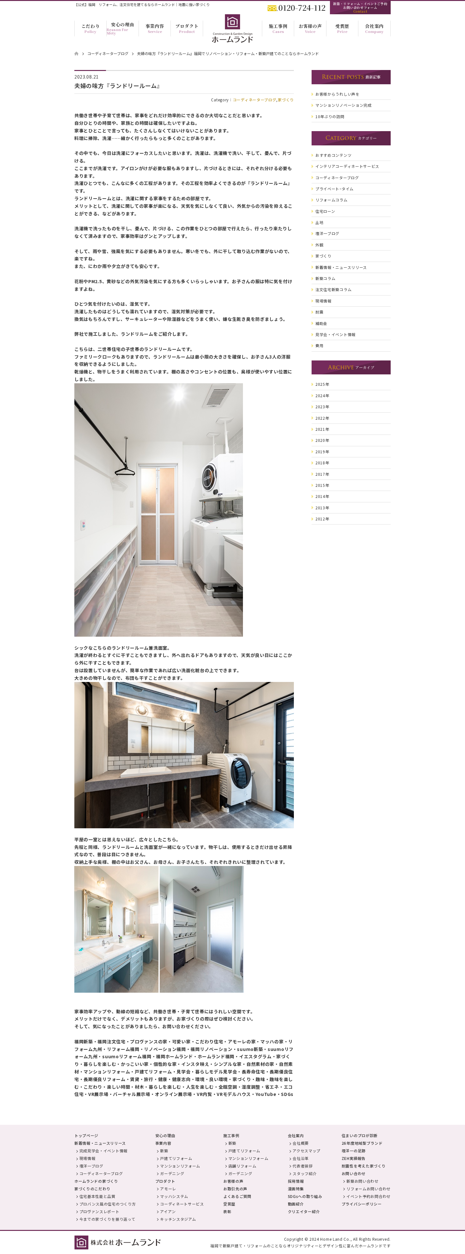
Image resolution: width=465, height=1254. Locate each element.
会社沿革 (301, 1158)
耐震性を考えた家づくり (364, 1165)
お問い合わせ (354, 1173)
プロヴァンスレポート (99, 1211)
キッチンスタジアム (178, 1219)
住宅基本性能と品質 (97, 1196)
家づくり (286, 99)
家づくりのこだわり (92, 1188)
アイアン (168, 1211)
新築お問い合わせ (362, 1181)
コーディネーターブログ (254, 99)
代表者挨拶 (303, 1165)
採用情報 (296, 1181)
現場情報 (87, 1158)
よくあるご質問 (237, 1196)
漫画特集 (296, 1188)
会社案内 (296, 1135)
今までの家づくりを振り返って (107, 1219)
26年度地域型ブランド (362, 1143)
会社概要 (301, 1143)
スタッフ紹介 (305, 1173)
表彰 (227, 1211)
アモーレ (168, 1188)
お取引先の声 (235, 1188)
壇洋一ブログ (91, 1165)
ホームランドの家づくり (96, 1181)
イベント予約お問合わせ (368, 1196)
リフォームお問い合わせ (368, 1188)
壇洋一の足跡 (354, 1150)
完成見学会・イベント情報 (103, 1150)
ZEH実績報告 (354, 1158)
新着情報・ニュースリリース (100, 1143)
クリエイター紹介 (304, 1211)
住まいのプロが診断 (360, 1135)
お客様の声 (233, 1181)
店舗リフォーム (242, 1165)
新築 (164, 1150)
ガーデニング (172, 1173)
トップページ (86, 1135)
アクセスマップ (306, 1150)
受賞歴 (229, 1203)
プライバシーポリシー (362, 1203)
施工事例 (231, 1135)
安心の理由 (165, 1135)
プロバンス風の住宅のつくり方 (107, 1203)
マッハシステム (174, 1196)
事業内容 (163, 1143)
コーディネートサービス (182, 1203)
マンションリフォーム (180, 1165)
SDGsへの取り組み (305, 1196)
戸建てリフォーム (176, 1158)
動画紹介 (296, 1203)
